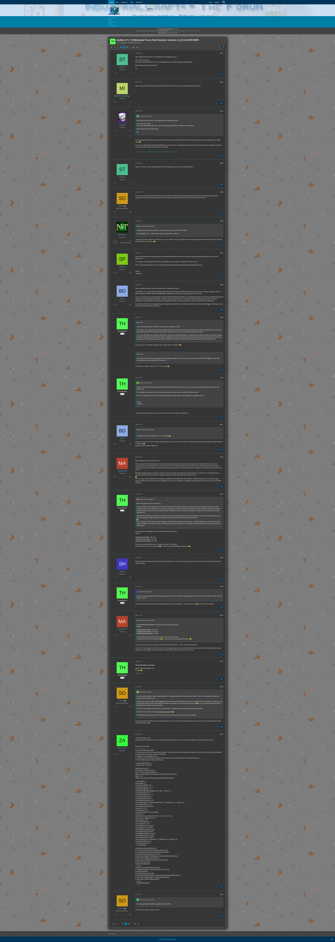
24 (124, 47)
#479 (221, 734)
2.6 (151, 31)
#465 (221, 192)
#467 (221, 253)
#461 (221, 53)
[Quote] (221, 74)
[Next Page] (136, 47)
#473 (221, 494)
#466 (221, 221)
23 (121, 47)
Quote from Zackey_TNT (146, 900)
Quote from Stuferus (145, 116)
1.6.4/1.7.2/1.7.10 (173, 31)
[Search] (224, 2)
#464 (221, 163)
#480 (221, 894)
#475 (221, 586)
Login (210, 2)
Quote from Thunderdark (146, 226)
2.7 (155, 31)
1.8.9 (181, 31)
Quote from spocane (145, 383)
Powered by (167, 939)
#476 (221, 615)
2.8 (158, 31)
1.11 (194, 31)
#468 (221, 285)
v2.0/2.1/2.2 (139, 31)
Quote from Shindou (145, 592)
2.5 (148, 31)
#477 (221, 661)
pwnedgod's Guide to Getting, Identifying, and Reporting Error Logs (155, 152)
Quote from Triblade (145, 692)
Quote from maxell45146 (147, 499)
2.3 (145, 31)
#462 (221, 82)
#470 (221, 377)
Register (217, 2)
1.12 (197, 31)
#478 (221, 687)
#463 (221, 111)
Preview (137, 673)
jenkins (174, 29)
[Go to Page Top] (332, 939)
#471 (221, 424)
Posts (115, 73)
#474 (221, 557)
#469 (221, 317)
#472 (221, 457)
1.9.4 (185, 31)
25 (127, 47)
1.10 (190, 31)
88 (133, 47)
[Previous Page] (111, 47)
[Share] (223, 47)
